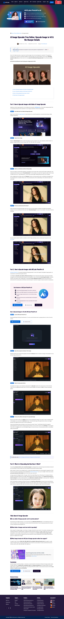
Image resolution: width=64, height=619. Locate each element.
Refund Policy (17, 605)
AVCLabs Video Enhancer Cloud (29, 607)
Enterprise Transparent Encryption (30, 610)
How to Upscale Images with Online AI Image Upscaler (23, 89)
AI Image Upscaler (21, 114)
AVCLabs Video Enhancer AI (28, 600)
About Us (7, 600)
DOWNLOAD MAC (29, 305)
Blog (48, 1)
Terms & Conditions (54, 617)
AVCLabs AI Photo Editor (28, 603)
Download (34, 1)
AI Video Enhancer (40, 600)
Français (53, 605)
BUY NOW (39, 305)
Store (52, 2)
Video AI (15, 1)
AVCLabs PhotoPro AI (14, 272)
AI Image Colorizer (40, 608)
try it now (12, 239)
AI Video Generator (40, 602)
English (53, 600)
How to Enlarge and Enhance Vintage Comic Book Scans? (29, 457)
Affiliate (7, 604)
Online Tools (26, 1)
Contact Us (8, 602)
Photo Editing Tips (17, 33)
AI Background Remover (41, 605)
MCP (31, 1)
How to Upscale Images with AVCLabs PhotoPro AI (22, 91)
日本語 (53, 602)
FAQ (15, 602)
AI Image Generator (40, 610)
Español (53, 607)
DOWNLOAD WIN (18, 305)
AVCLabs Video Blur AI (27, 602)
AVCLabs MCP (26, 608)
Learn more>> (34, 556)
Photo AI (20, 1)
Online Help (39, 1)
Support (44, 1)
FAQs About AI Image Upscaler (19, 95)
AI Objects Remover (40, 603)
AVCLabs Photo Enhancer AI (28, 605)
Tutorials (16, 603)
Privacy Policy (47, 617)
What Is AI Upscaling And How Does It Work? (21, 93)
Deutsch (53, 603)
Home (12, 1)
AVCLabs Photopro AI (34, 471)
